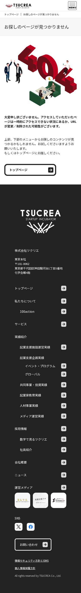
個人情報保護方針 (25, 568)
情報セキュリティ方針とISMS (32, 560)
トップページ (11, 14)
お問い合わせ (29, 544)
